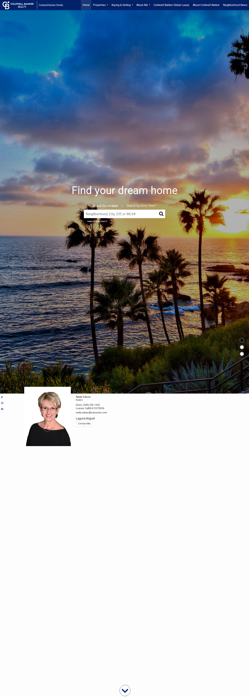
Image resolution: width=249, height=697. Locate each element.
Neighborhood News (235, 5)
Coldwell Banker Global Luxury (171, 5)
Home (86, 5)
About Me (143, 6)
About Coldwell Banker (206, 5)
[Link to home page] (20, 5)
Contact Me (84, 423)
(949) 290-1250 (91, 405)
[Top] (242, 340)
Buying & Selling (122, 6)
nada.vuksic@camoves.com (91, 412)
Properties (101, 6)
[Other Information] (242, 354)
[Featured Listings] (242, 347)
